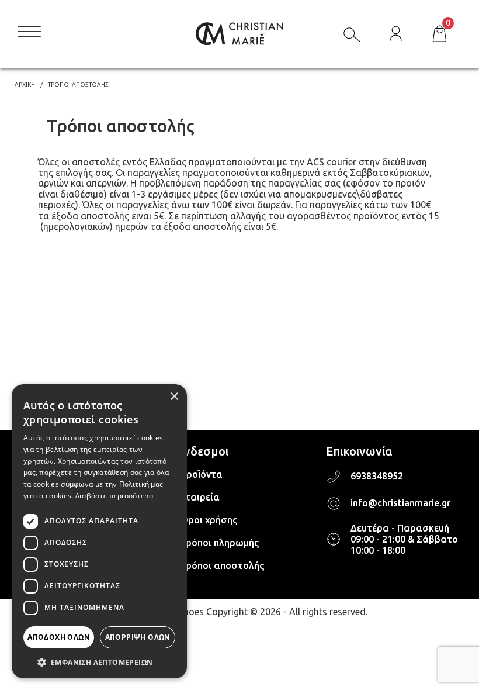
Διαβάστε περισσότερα (114, 496)
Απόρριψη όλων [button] (138, 637)
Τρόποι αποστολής (222, 565)
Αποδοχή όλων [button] (58, 637)
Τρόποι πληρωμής (219, 542)
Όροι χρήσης (208, 520)
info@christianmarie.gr (400, 503)
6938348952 (376, 476)
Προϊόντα (201, 474)
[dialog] (99, 531)
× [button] (173, 396)
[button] (99, 661)
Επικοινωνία (359, 451)
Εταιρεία (200, 497)
